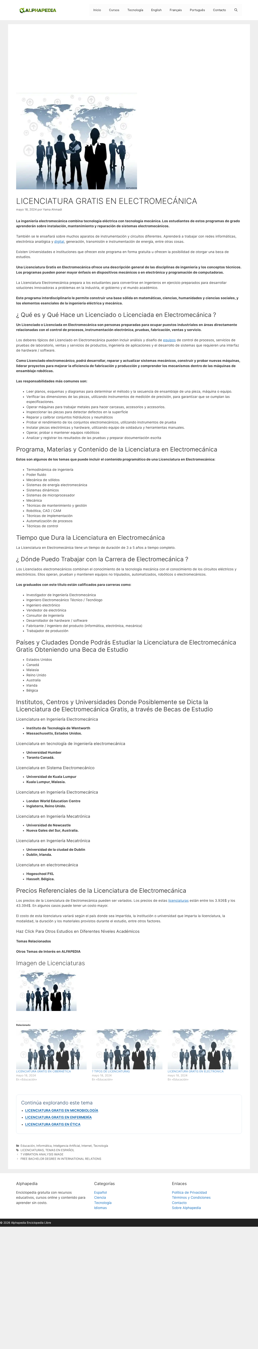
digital (59, 242)
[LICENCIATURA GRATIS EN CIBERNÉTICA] (52, 1049)
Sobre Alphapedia (186, 1208)
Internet (86, 1145)
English (156, 10)
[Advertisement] (129, 62)
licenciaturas (178, 901)
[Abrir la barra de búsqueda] (236, 10)
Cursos (114, 10)
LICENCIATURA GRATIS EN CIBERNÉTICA (43, 1071)
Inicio (97, 10)
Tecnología (135, 10)
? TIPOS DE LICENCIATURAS (111, 1071)
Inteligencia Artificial (66, 1145)
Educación (28, 1145)
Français (176, 10)
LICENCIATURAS (32, 1150)
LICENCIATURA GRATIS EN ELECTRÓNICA (196, 1071)
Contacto (219, 10)
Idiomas (100, 1208)
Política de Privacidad (189, 1192)
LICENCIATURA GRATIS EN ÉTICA (52, 1124)
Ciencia (100, 1197)
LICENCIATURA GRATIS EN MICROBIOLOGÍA (61, 1110)
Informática (44, 1145)
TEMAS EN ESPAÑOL (59, 1150)
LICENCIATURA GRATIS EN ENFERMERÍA (58, 1117)
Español (100, 1192)
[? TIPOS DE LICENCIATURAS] (128, 1049)
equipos (169, 340)
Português (197, 10)
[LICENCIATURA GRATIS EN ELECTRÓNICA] (203, 1049)
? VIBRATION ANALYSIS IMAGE (42, 1154)
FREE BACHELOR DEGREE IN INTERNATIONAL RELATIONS (61, 1158)
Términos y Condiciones (191, 1197)
